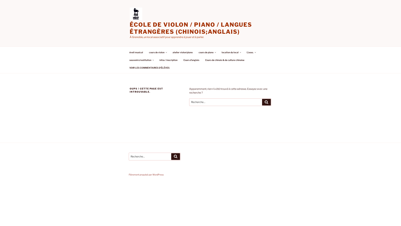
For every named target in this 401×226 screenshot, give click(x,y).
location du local (230, 52)
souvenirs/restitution (140, 60)
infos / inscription (168, 60)
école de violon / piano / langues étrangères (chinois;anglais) (191, 28)
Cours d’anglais (191, 60)
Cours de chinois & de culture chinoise (224, 60)
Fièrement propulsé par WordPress (146, 174)
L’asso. (250, 52)
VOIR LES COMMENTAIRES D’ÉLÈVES (149, 67)
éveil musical (136, 52)
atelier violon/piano (183, 52)
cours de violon (156, 52)
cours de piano (206, 52)
